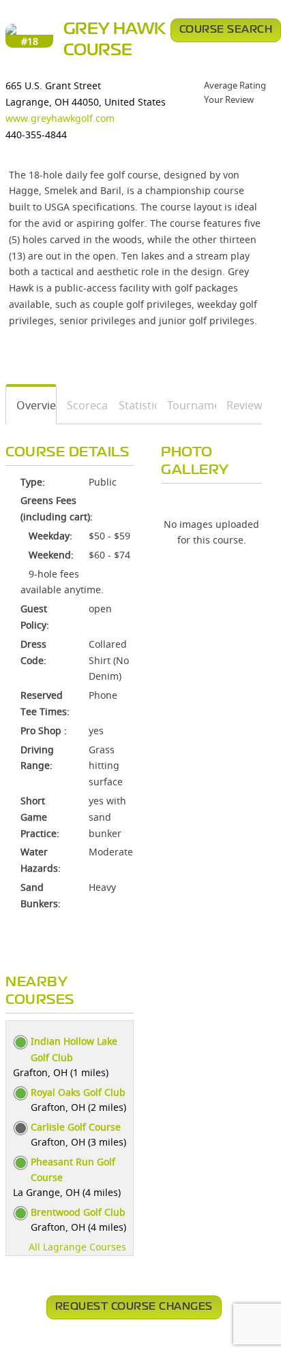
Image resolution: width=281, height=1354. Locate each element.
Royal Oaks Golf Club (78, 1092)
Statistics (133, 405)
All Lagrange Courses (77, 1246)
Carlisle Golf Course (76, 1126)
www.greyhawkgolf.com (60, 118)
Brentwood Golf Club (78, 1212)
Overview (31, 405)
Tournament (187, 405)
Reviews (239, 405)
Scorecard (83, 405)
